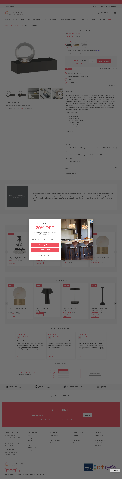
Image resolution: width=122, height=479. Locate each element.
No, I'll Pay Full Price (45, 255)
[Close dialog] (91, 221)
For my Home (45, 245)
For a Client (45, 250)
